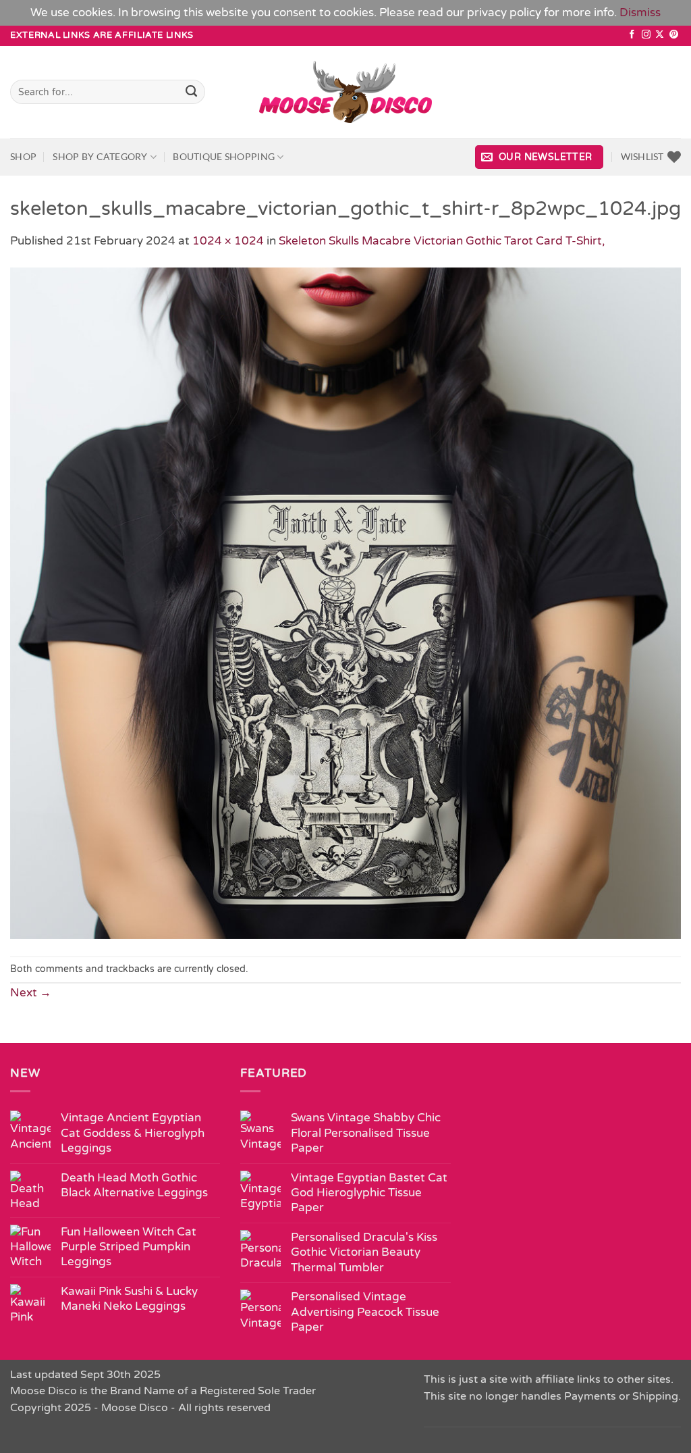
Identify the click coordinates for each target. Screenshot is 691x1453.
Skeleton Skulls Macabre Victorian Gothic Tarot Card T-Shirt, (442, 241)
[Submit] (191, 92)
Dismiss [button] (640, 12)
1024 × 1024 (228, 241)
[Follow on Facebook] (632, 35)
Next (30, 993)
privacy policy (504, 12)
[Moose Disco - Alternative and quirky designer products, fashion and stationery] (346, 92)
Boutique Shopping (224, 156)
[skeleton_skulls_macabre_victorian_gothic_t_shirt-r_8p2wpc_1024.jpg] (345, 602)
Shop (23, 156)
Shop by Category (100, 156)
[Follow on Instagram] (646, 35)
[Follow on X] (659, 35)
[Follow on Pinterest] (673, 35)
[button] (539, 157)
